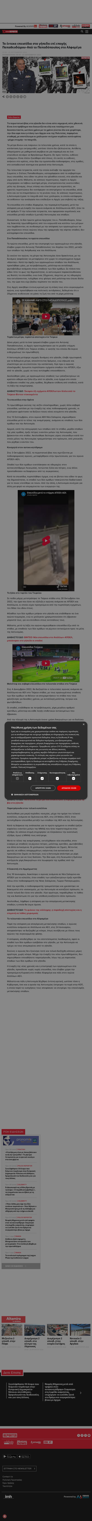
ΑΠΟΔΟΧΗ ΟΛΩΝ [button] (69, 788)
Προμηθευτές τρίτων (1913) (50, 746)
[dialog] (46, 761)
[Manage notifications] (5, 1516)
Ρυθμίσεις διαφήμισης (68, 761)
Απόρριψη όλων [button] (43, 788)
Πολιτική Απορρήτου (27, 767)
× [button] (83, 724)
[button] (24, 794)
